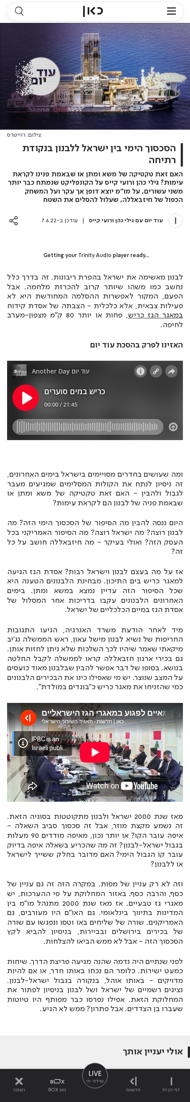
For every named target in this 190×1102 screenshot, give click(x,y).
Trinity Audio (94, 255)
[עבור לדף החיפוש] (19, 11)
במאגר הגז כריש (155, 315)
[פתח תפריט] (171, 11)
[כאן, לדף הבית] (93, 11)
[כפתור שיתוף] (13, 221)
